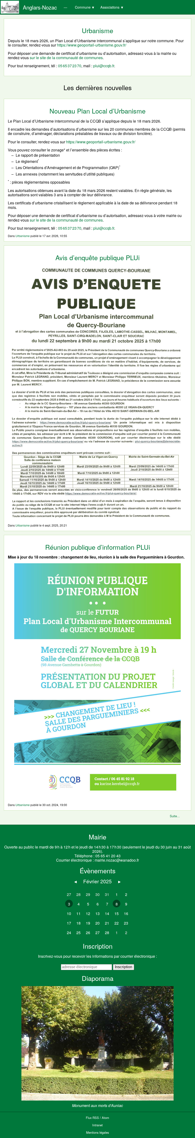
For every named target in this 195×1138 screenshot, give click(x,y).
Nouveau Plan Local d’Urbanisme (97, 110)
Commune (83, 7)
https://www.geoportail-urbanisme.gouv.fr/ (91, 45)
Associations (109, 7)
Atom (105, 1117)
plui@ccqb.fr (103, 65)
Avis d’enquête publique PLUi (97, 257)
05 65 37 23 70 (69, 65)
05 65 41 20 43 (108, 856)
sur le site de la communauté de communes (66, 57)
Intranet (97, 1125)
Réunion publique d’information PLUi (97, 547)
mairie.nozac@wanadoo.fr (117, 860)
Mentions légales (97, 1132)
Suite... (175, 816)
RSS (96, 1117)
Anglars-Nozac (40, 7)
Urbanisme (22, 236)
